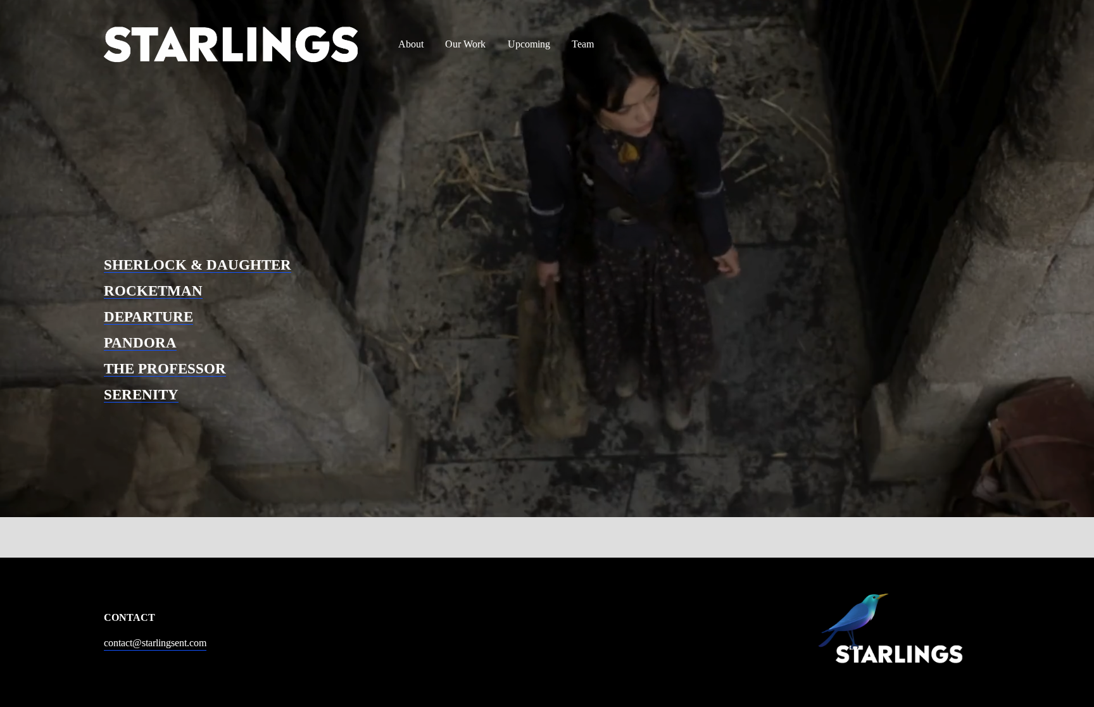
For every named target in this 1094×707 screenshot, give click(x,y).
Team (583, 44)
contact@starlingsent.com (155, 642)
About (411, 44)
